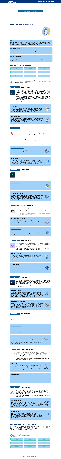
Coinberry (30, 68)
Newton (43, 68)
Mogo (44, 75)
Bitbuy (16, 68)
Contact (52, 1)
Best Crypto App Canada (42, 1)
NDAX (44, 72)
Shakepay (16, 75)
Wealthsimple (16, 72)
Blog (49, 1)
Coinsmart (30, 75)
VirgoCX (30, 72)
